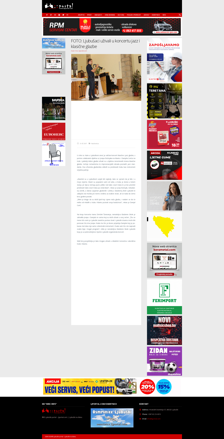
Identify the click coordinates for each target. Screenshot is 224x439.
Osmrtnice (156, 15)
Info (164, 15)
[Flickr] (55, 15)
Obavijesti (98, 15)
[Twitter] (63, 15)
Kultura (121, 15)
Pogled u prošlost (134, 15)
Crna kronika (110, 15)
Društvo (81, 15)
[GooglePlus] (51, 15)
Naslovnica (95, 143)
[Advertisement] (106, 120)
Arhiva (146, 15)
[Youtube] (67, 15)
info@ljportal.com (154, 419)
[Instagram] (59, 15)
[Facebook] (47, 15)
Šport (89, 15)
